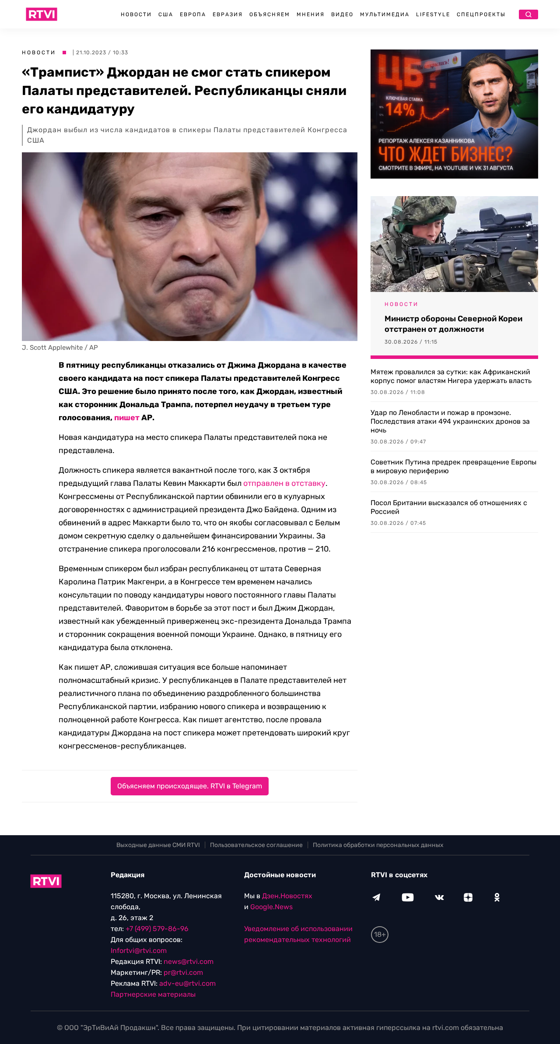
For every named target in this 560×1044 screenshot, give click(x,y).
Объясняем (269, 14)
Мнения (311, 14)
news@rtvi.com (189, 961)
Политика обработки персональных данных (378, 845)
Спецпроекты (481, 14)
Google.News (271, 907)
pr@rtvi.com (183, 972)
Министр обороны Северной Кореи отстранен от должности (453, 324)
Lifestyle (433, 14)
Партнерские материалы (153, 994)
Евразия (228, 14)
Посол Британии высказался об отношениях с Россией (449, 507)
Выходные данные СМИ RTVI (158, 845)
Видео (342, 14)
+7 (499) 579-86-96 (157, 928)
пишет (127, 417)
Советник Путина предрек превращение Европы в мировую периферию (453, 466)
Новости (136, 14)
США (165, 14)
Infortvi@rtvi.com (139, 950)
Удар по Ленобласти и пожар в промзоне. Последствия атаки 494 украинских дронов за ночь (450, 421)
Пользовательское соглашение (256, 845)
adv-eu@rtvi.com (187, 983)
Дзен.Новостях (287, 896)
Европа (193, 14)
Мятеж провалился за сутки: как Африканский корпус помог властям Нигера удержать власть (451, 376)
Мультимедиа (385, 14)
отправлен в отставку (284, 483)
